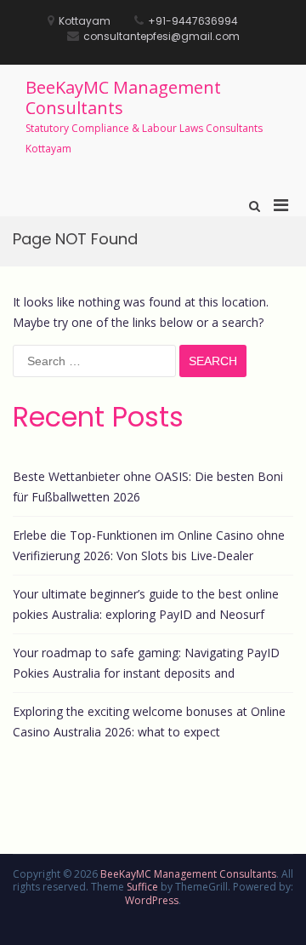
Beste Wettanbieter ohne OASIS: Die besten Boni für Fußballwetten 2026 (148, 486)
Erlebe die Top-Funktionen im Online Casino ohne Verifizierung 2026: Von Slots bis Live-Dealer (149, 545)
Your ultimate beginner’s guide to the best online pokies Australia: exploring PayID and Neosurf (146, 604)
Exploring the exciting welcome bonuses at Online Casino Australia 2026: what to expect (149, 721)
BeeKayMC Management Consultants (123, 97)
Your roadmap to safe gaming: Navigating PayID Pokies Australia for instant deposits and (146, 662)
